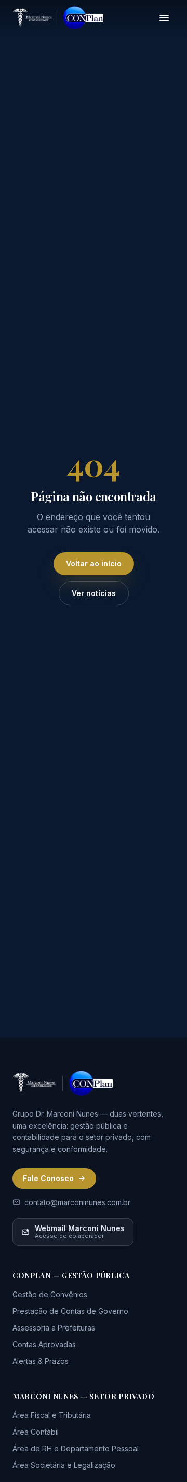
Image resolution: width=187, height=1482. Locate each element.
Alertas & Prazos (40, 1361)
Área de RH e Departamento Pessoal (75, 1448)
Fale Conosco (48, 1178)
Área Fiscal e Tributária (51, 1415)
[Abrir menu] (164, 17)
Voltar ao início (94, 563)
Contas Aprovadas (44, 1344)
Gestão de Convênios (49, 1294)
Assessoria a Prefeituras (53, 1327)
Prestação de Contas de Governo (70, 1311)
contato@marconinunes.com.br (77, 1202)
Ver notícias (94, 593)
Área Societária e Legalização (63, 1465)
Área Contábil (35, 1431)
